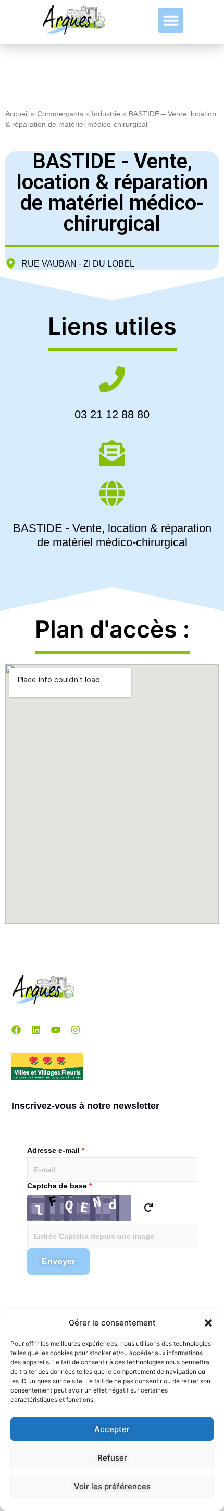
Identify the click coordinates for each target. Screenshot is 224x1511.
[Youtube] (55, 1030)
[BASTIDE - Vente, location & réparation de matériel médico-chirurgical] (112, 495)
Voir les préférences (112, 1486)
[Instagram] (75, 1030)
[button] (208, 1323)
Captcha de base (59, 1186)
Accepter (112, 1429)
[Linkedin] (36, 1030)
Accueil (17, 114)
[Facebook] (16, 1030)
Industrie (106, 114)
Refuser (112, 1458)
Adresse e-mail (55, 1150)
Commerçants (60, 114)
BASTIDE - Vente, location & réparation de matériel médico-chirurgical (112, 535)
